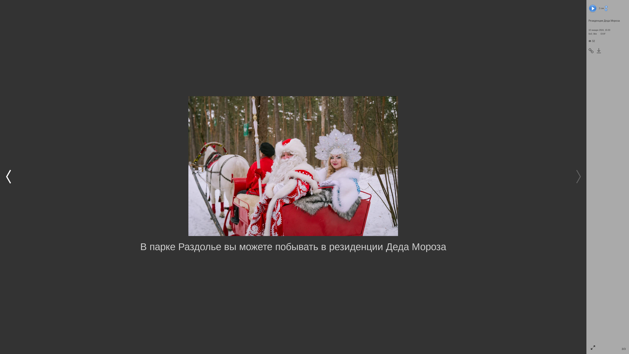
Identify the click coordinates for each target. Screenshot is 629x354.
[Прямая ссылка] (592, 51)
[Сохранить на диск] (600, 51)
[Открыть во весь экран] (593, 347)
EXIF (603, 34)
